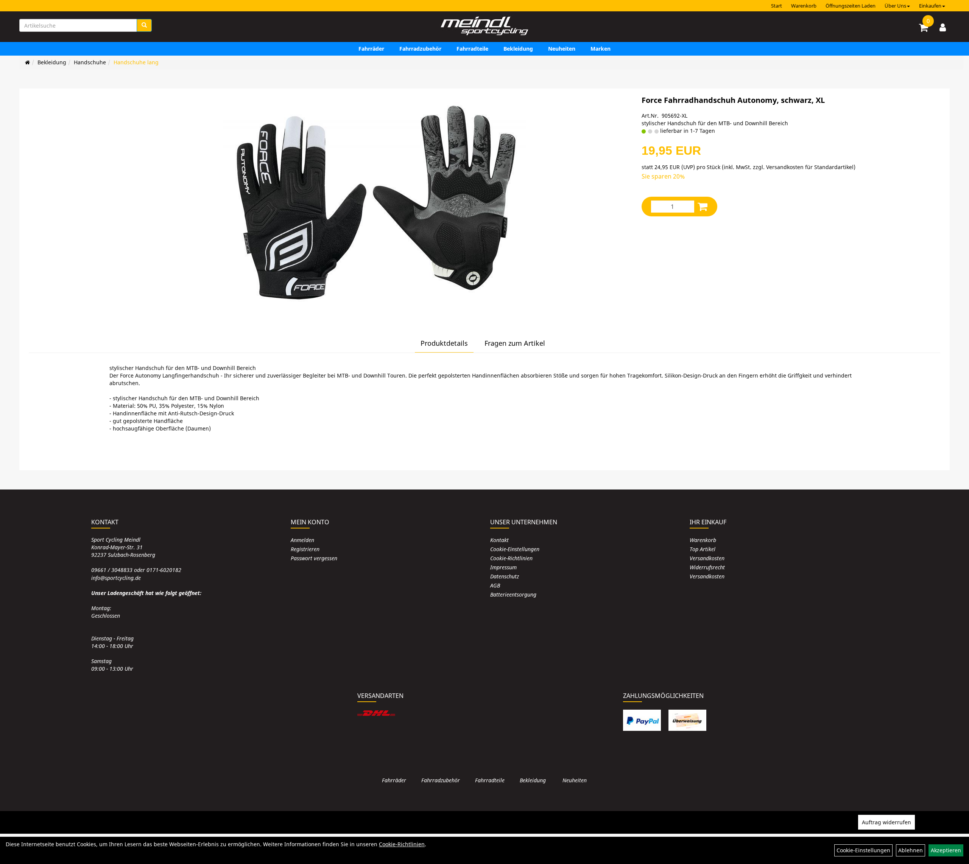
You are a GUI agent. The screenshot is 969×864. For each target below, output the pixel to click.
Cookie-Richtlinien (511, 558)
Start (776, 5)
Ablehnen (910, 850)
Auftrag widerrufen (886, 822)
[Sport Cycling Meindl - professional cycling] (484, 26)
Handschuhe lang (136, 62)
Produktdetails (444, 343)
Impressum (503, 567)
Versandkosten (707, 558)
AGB (495, 585)
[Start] (27, 62)
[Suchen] (144, 25)
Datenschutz (504, 576)
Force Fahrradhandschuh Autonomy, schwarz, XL (733, 100)
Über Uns (895, 5)
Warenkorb (803, 5)
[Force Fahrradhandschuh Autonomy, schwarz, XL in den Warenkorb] (702, 206)
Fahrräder (371, 48)
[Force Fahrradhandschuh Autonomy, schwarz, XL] (374, 204)
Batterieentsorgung (513, 594)
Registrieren (305, 549)
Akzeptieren (946, 850)
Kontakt (499, 540)
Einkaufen (930, 5)
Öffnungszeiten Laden (851, 5)
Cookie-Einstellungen (514, 549)
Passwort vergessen (314, 558)
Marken (600, 48)
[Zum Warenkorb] (923, 29)
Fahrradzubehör (420, 48)
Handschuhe (90, 62)
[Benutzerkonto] (943, 27)
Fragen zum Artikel (514, 343)
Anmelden (302, 540)
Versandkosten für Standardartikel (810, 167)
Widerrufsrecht (707, 567)
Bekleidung (518, 48)
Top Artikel (702, 549)
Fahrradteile (472, 48)
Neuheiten (561, 48)
